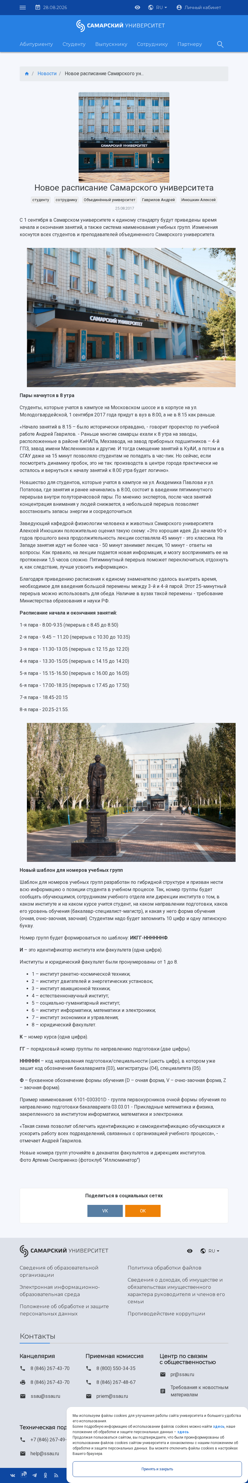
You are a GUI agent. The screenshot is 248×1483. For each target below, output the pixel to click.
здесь (218, 1426)
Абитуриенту (36, 44)
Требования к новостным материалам (199, 1391)
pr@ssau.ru (182, 1374)
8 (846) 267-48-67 (115, 1382)
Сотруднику (152, 44)
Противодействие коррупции (166, 1314)
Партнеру (190, 44)
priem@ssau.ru (112, 1396)
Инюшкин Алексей (198, 199)
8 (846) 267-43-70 (50, 1368)
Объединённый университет (109, 199)
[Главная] (26, 74)
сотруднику (66, 199)
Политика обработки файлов (164, 1268)
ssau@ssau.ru (45, 1396)
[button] (158, 7)
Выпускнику (111, 44)
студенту (40, 199)
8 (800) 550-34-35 (115, 1368)
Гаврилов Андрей (158, 199)
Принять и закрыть (157, 1469)
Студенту (74, 44)
